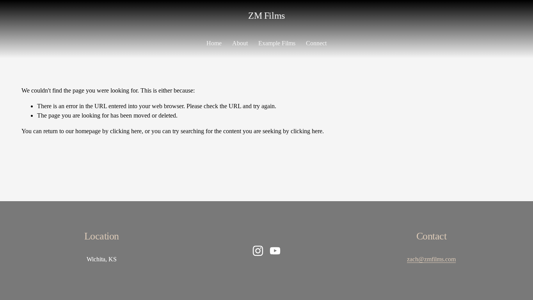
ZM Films (266, 15)
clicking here (126, 131)
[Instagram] (257, 250)
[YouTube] (275, 250)
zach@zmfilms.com (431, 259)
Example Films (276, 43)
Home (214, 43)
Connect (316, 43)
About (240, 43)
